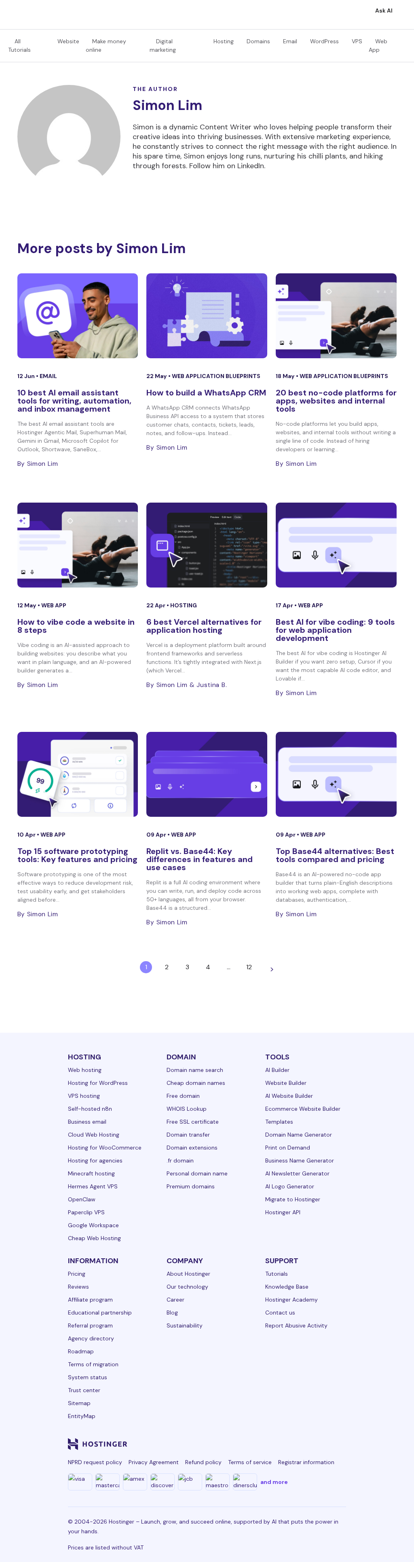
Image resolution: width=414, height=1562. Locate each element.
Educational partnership (100, 1312)
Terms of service (250, 1462)
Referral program (90, 1325)
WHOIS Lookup (187, 1108)
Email (290, 41)
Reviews (78, 1286)
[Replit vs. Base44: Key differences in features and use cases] (206, 774)
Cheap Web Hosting (94, 1238)
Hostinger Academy (291, 1299)
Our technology (187, 1286)
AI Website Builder (289, 1095)
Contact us (280, 1312)
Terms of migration (93, 1364)
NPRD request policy (95, 1462)
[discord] (339, 1444)
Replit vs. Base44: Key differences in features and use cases (199, 859)
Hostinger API (282, 1212)
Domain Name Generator (298, 1134)
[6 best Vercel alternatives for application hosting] (206, 545)
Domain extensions (192, 1147)
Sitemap (79, 1403)
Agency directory (91, 1338)
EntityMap (81, 1416)
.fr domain (180, 1160)
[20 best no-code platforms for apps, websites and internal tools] (336, 315)
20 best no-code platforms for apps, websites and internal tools (336, 400)
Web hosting (84, 1070)
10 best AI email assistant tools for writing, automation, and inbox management (74, 400)
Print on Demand (287, 1147)
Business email (87, 1121)
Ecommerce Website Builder (302, 1108)
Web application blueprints (216, 376)
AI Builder (277, 1070)
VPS (357, 41)
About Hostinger (188, 1273)
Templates (279, 1121)
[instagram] (242, 1444)
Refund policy (203, 1462)
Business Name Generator (299, 1160)
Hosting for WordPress (98, 1082)
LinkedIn (250, 166)
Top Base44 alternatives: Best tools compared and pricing (335, 855)
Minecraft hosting (91, 1173)
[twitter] (262, 1444)
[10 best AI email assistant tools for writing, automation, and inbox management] (77, 315)
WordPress (324, 41)
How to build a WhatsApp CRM (206, 392)
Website (68, 41)
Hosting (223, 41)
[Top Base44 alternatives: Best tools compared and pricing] (336, 774)
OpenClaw (81, 1199)
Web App (53, 605)
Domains (258, 41)
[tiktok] (320, 1444)
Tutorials (276, 1273)
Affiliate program (90, 1299)
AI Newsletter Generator (297, 1173)
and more (274, 1482)
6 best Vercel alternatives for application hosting (204, 626)
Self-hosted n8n (90, 1108)
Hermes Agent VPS (93, 1186)
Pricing (76, 1273)
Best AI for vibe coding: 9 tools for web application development (335, 630)
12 (249, 967)
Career (175, 1299)
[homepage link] (14, 12)
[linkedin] (203, 1444)
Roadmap (81, 1351)
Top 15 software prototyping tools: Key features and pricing (77, 855)
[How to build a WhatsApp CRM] (206, 315)
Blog (172, 1312)
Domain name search (195, 1070)
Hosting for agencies (95, 1160)
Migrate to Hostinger (292, 1199)
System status (87, 1377)
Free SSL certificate (193, 1121)
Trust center (84, 1390)
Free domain (183, 1095)
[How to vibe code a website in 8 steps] (77, 545)
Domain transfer (188, 1134)
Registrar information (306, 1462)
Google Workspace (93, 1225)
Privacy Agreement (154, 1462)
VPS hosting (84, 1095)
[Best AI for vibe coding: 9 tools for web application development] (336, 545)
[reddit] (300, 1444)
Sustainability (185, 1325)
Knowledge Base (286, 1286)
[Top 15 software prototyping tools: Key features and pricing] (77, 774)
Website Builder (285, 1082)
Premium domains (191, 1186)
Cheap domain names (196, 1082)
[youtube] (281, 1444)
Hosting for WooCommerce (105, 1147)
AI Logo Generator (289, 1186)
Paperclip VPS (86, 1212)
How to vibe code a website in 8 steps (76, 626)
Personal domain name (197, 1173)
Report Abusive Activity (296, 1325)
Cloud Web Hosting (93, 1134)
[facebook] (223, 1444)
